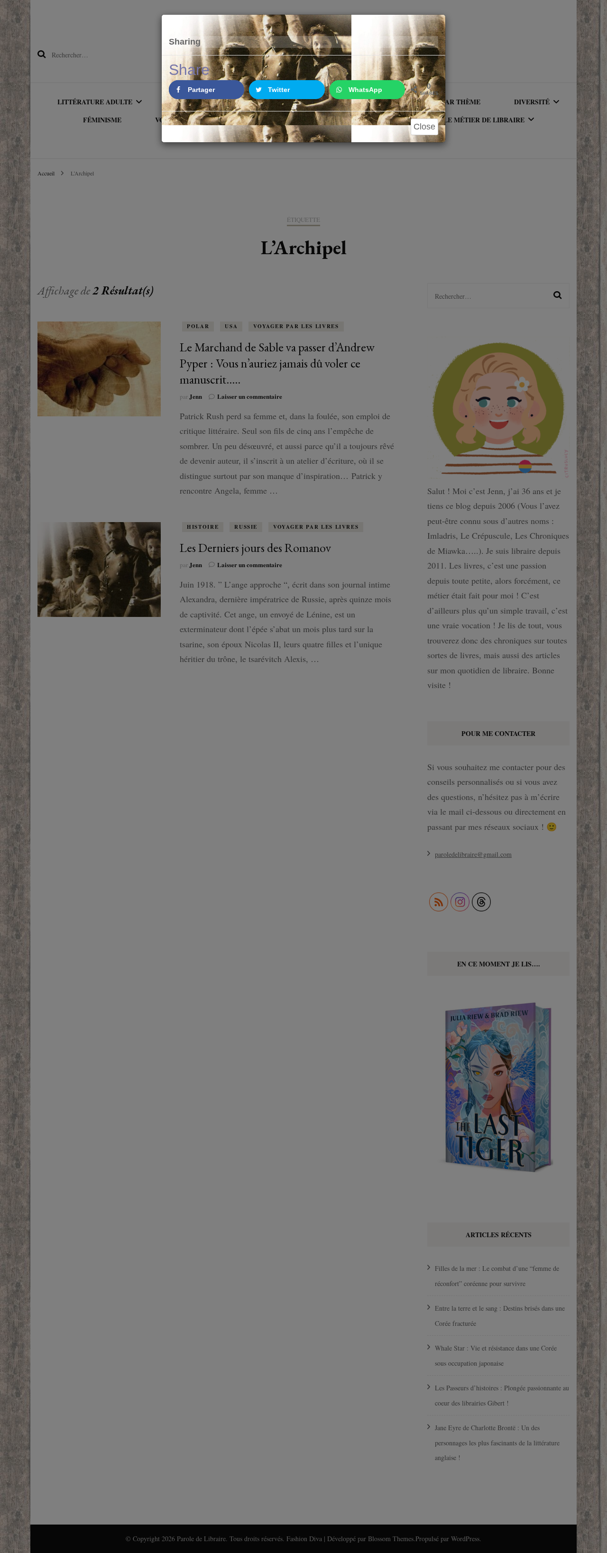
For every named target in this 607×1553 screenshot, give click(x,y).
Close (424, 126)
